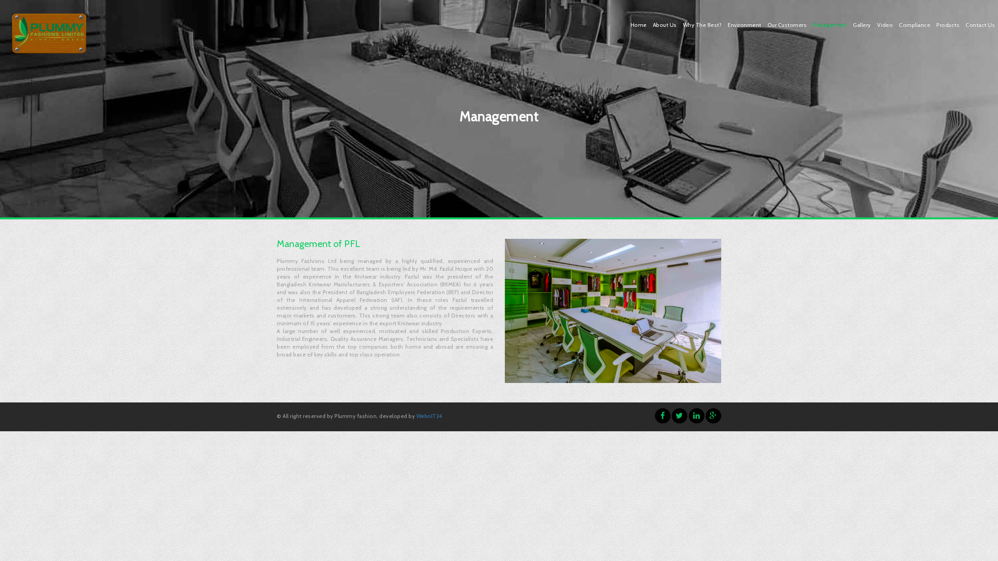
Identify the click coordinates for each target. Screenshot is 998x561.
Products (947, 24)
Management (830, 24)
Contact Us (980, 24)
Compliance (914, 24)
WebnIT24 (429, 416)
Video (885, 24)
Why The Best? (702, 24)
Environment (744, 24)
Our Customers (787, 24)
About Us (665, 24)
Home (639, 24)
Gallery (862, 24)
